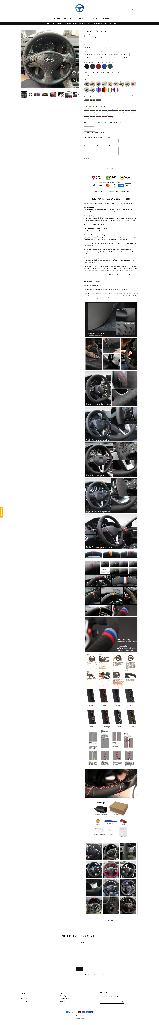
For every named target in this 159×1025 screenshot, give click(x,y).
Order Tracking (105, 19)
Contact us (79, 19)
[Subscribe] (123, 1002)
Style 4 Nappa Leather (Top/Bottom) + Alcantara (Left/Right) (106, 54)
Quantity (87, 159)
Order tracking (24, 998)
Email (82, 942)
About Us (23, 993)
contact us (87, 298)
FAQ (87, 19)
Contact (23, 996)
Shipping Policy (63, 993)
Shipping (94, 19)
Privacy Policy (85, 974)
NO (92, 125)
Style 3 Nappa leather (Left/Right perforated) (101, 51)
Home (50, 19)
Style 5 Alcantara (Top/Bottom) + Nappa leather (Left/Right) (106, 57)
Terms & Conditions (64, 998)
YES (86, 125)
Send (79, 969)
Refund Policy (62, 996)
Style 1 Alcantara (91, 48)
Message (39, 951)
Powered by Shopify (79, 1018)
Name (38, 942)
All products (24, 1001)
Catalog (57, 19)
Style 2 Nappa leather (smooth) (111, 48)
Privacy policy (62, 1001)
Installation (67, 19)
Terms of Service (96, 974)
